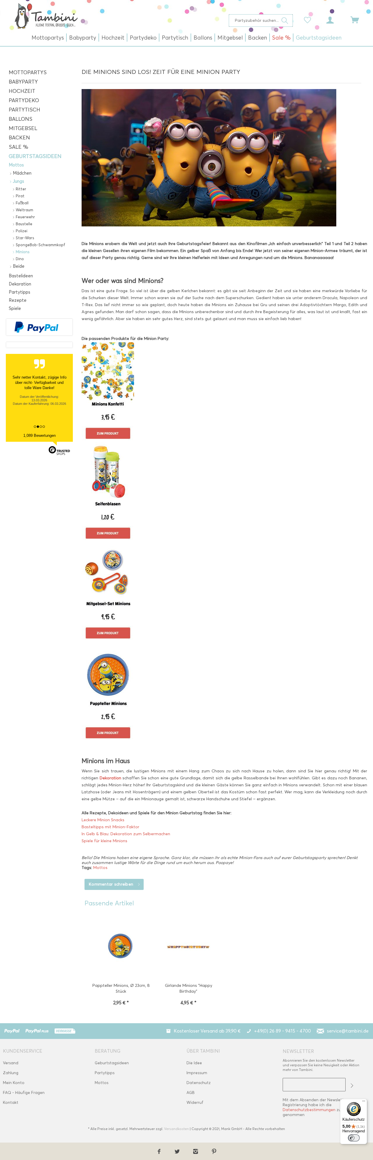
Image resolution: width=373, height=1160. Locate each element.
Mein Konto (13, 1082)
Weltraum (24, 209)
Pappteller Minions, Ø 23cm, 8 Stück (121, 988)
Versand (10, 1062)
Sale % (18, 147)
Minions (22, 251)
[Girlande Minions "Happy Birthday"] (188, 948)
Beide (18, 266)
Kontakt (10, 1102)
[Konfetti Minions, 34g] (224, 392)
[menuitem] (261, 20)
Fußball (22, 203)
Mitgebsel (23, 128)
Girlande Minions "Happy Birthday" (188, 988)
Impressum (196, 1072)
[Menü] (363, 1102)
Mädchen (21, 173)
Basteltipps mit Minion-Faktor (110, 826)
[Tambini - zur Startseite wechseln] (46, 16)
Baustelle (23, 223)
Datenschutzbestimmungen (309, 1109)
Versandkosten (176, 1129)
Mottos (16, 165)
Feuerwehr (25, 216)
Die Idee (194, 1062)
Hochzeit (22, 91)
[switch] (354, 1137)
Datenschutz (198, 1082)
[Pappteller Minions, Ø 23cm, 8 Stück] (121, 948)
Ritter (20, 189)
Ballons (20, 119)
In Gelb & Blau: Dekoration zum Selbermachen (126, 833)
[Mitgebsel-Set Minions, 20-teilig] (224, 592)
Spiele (15, 308)
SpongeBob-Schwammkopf (40, 244)
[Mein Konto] (335, 19)
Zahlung (10, 1072)
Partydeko (24, 100)
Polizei (21, 230)
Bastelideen (21, 276)
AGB (190, 1092)
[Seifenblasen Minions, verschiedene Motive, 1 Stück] (224, 492)
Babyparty (23, 82)
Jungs (18, 181)
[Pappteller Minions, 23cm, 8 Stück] (224, 692)
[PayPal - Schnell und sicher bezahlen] (36, 327)
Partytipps (19, 292)
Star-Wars (24, 237)
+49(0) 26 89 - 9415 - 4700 (282, 1031)
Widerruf (194, 1102)
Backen (19, 137)
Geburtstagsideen (35, 156)
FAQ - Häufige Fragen (24, 1092)
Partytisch (24, 110)
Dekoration (20, 284)
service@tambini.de (348, 1031)
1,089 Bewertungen (39, 435)
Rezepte (18, 300)
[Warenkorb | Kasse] (358, 19)
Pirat (19, 196)
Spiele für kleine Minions (104, 840)
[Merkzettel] (309, 19)
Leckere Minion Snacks (103, 819)
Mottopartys (28, 72)
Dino (19, 258)
